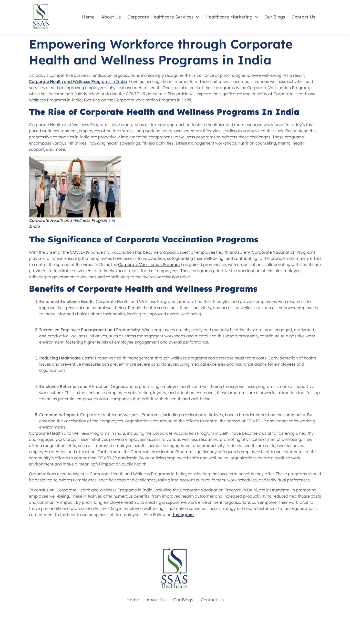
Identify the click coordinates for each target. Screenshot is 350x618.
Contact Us (303, 17)
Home (88, 17)
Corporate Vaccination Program (149, 264)
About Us (111, 17)
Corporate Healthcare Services (160, 17)
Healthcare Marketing (228, 17)
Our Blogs (274, 17)
